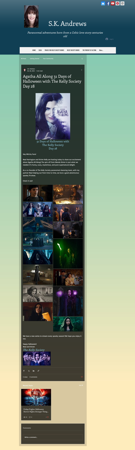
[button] (82, 58)
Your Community (48, 58)
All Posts (23, 58)
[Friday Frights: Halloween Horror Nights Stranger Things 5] (36, 397)
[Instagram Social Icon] (122, 3)
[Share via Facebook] (24, 371)
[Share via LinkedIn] (33, 371)
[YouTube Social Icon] (113, 3)
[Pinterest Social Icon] (117, 3)
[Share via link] (38, 371)
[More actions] (81, 70)
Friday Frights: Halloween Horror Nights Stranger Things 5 (36, 410)
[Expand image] (38, 193)
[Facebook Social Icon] (108, 3)
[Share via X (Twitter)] (29, 371)
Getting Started (34, 58)
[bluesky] (103, 3)
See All (81, 385)
